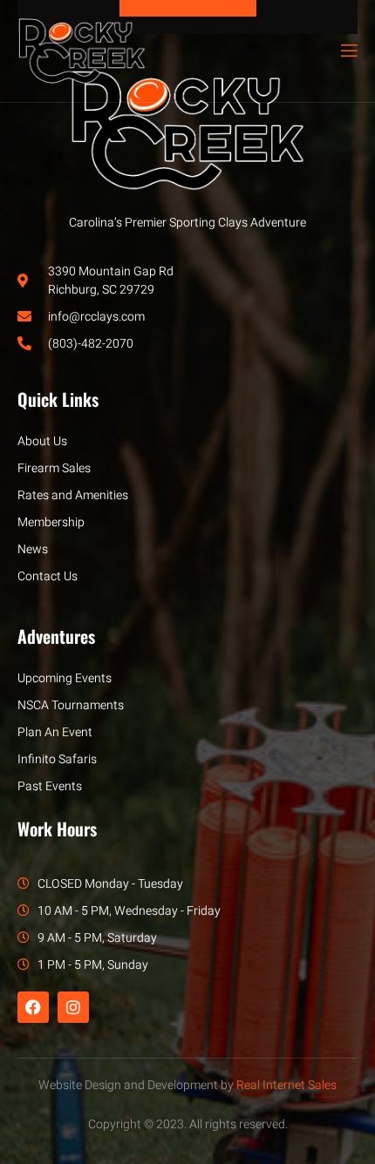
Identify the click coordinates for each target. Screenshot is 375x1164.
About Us (42, 441)
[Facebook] (33, 1007)
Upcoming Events (64, 678)
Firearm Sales (54, 468)
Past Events (49, 786)
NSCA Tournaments (70, 705)
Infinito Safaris (57, 759)
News (32, 549)
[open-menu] (348, 51)
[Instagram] (73, 1007)
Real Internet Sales (286, 1085)
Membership (51, 522)
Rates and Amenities (72, 495)
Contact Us (47, 576)
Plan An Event (54, 732)
